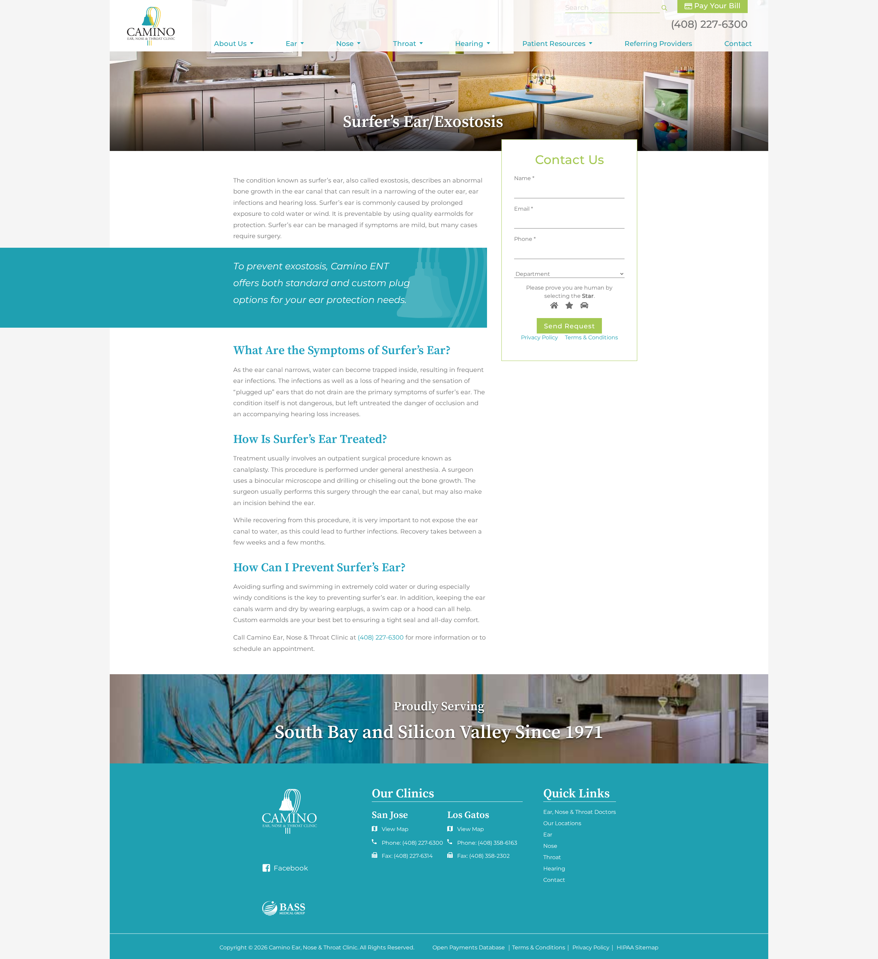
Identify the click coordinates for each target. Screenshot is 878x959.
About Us (230, 43)
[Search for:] (613, 7)
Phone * (525, 238)
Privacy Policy (539, 337)
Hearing (469, 43)
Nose (345, 43)
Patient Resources (553, 43)
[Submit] (664, 7)
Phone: (412, 843)
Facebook (290, 868)
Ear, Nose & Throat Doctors (579, 812)
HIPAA (625, 948)
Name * (524, 178)
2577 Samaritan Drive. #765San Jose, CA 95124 (464, 831)
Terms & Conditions (591, 337)
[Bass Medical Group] (283, 908)
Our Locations (562, 823)
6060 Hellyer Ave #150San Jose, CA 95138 (389, 831)
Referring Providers (658, 43)
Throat (404, 43)
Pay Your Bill (716, 5)
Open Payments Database (468, 948)
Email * (523, 208)
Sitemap (646, 948)
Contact (738, 43)
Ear (291, 43)
